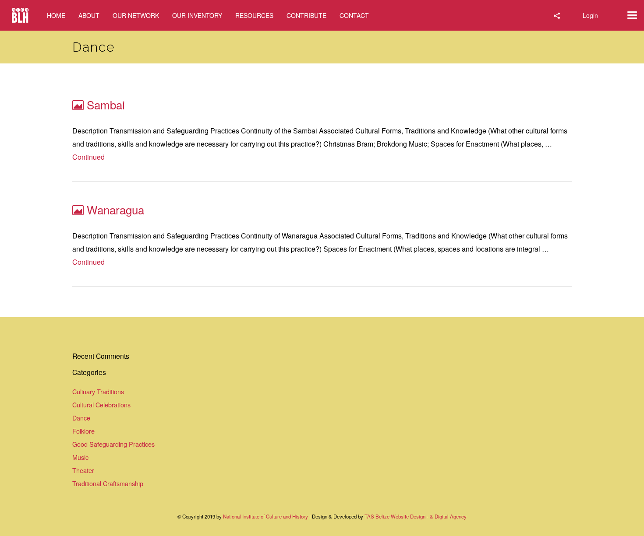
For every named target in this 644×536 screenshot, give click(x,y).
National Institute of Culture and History (266, 516)
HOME (56, 15)
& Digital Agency (448, 516)
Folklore (83, 430)
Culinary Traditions (98, 391)
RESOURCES (254, 15)
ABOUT (88, 15)
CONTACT (354, 15)
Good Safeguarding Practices (113, 443)
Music (80, 457)
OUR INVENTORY (197, 15)
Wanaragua (115, 209)
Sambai (106, 104)
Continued (88, 157)
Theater (83, 470)
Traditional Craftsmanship (107, 483)
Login (590, 15)
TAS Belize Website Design (394, 516)
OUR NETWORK (136, 15)
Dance (81, 417)
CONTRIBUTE (306, 15)
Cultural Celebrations (101, 404)
